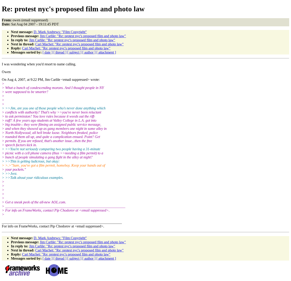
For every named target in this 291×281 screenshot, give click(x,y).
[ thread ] (59, 52)
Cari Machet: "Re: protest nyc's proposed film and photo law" (79, 44)
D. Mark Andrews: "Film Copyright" (60, 32)
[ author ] (88, 52)
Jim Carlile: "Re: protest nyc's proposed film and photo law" (83, 36)
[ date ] (48, 52)
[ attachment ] (106, 52)
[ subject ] (74, 52)
